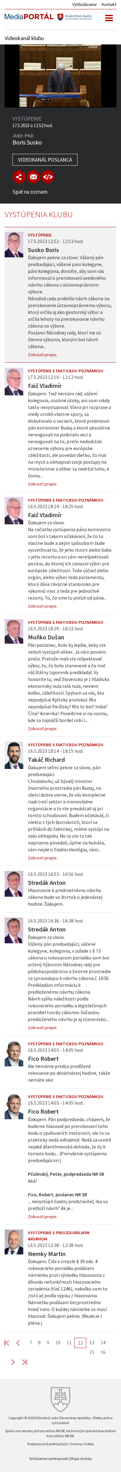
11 (69, 1342)
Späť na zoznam (29, 191)
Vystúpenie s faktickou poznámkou (65, 371)
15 (91, 1352)
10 (58, 1342)
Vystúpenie (40, 235)
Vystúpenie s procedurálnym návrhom (58, 1236)
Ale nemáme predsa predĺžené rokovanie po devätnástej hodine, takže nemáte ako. (69, 1073)
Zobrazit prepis (42, 354)
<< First (10, 1342)
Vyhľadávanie (84, 4)
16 (103, 1352)
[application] (60, 76)
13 (91, 1342)
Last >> (20, 1362)
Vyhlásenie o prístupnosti (48, 1458)
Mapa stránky (81, 1458)
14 (103, 1342)
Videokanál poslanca (45, 159)
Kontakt (109, 4)
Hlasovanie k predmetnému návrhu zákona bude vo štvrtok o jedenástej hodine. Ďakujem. (65, 897)
